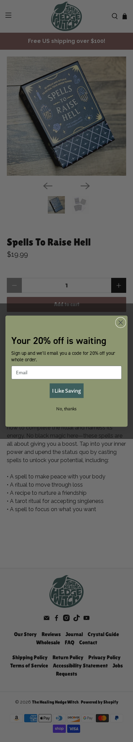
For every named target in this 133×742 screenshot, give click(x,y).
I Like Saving (66, 390)
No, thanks (66, 408)
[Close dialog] (120, 322)
